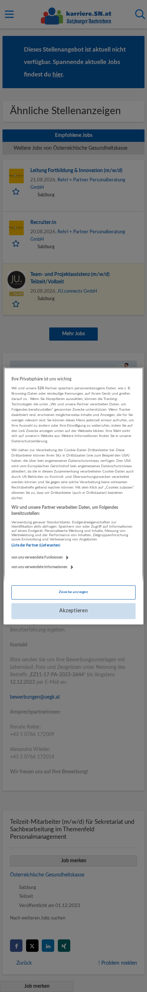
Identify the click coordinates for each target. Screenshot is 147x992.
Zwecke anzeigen (73, 592)
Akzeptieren (73, 610)
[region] (73, 495)
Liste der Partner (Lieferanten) (35, 545)
